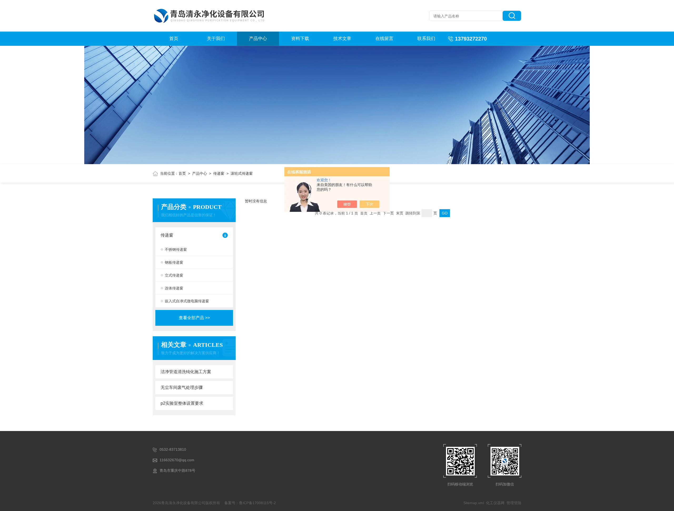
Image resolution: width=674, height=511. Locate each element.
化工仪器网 (495, 503)
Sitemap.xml (473, 503)
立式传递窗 (174, 275)
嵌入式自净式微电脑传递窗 (187, 301)
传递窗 (218, 173)
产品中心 (258, 38)
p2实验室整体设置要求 (182, 403)
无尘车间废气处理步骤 (182, 387)
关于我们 (216, 38)
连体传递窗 (174, 288)
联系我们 (426, 38)
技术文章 (342, 38)
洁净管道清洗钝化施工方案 (186, 371)
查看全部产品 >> (194, 317)
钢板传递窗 (174, 262)
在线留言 (384, 38)
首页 (173, 38)
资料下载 (300, 38)
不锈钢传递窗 (176, 249)
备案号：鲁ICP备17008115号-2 (250, 503)
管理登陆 (514, 503)
